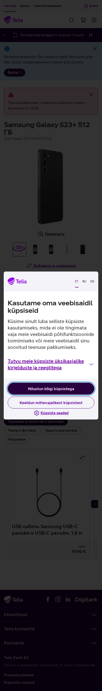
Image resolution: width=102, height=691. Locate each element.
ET (76, 281)
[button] (51, 364)
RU (84, 281)
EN (92, 281)
